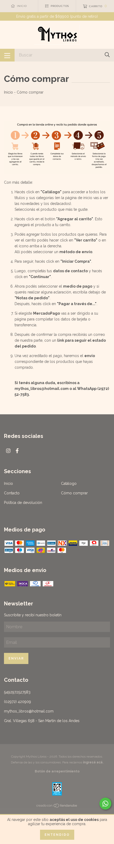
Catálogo (69, 483)
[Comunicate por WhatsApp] (105, 804)
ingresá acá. (93, 762)
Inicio (8, 92)
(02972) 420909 (17, 702)
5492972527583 (17, 692)
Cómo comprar (74, 493)
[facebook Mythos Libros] (17, 450)
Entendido (57, 835)
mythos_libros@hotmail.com (29, 711)
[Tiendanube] (57, 807)
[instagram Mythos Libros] (8, 450)
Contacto (12, 493)
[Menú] (7, 55)
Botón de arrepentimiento (57, 771)
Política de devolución (23, 502)
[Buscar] (107, 54)
